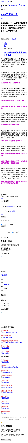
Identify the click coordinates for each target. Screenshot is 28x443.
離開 (9, 440)
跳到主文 (3, 18)
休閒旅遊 (13, 39)
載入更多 (3, 217)
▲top (2, 214)
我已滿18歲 (3, 440)
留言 (12, 206)
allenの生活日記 (9, 14)
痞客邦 (9, 206)
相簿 (5, 42)
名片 (5, 46)
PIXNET (7, 417)
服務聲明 (17, 419)
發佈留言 (3, 226)
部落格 (5, 44)
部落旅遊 (12, 211)
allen (2, 198)
